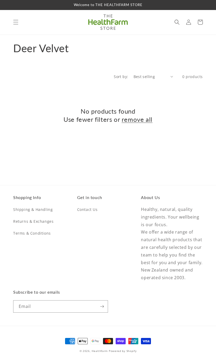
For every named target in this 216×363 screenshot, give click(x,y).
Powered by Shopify (123, 351)
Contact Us (87, 209)
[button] (16, 22)
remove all (137, 119)
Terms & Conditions (32, 233)
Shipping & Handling (33, 209)
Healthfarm (100, 351)
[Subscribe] (102, 306)
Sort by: (121, 76)
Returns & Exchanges (33, 221)
